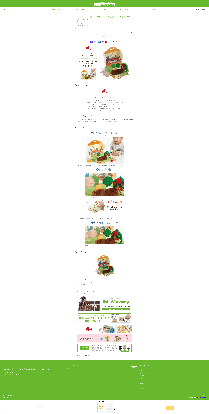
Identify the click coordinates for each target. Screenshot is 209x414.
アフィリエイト (143, 388)
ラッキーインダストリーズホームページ (148, 391)
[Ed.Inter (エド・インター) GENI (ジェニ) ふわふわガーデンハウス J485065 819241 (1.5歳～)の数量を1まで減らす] (129, 29)
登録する (134, 367)
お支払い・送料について (145, 378)
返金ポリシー (143, 385)
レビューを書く (170, 408)
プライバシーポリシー (144, 380)
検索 (141, 368)
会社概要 (142, 375)
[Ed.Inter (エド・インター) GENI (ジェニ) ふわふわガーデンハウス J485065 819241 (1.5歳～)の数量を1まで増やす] (134, 29)
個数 (75, 28)
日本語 (203, 395)
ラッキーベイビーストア (9, 397)
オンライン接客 (143, 373)
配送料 (78, 25)
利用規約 (142, 383)
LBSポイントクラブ (144, 370)
